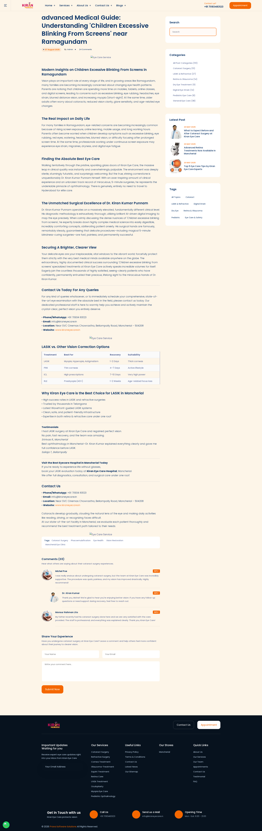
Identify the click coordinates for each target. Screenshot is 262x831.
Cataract (190, 197)
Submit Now (52, 689)
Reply (156, 571)
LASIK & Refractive (184, 73)
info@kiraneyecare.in (152, 816)
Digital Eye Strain (183, 90)
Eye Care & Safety (193, 217)
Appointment (240, 5)
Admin (70, 49)
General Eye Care (184, 101)
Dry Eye (175, 210)
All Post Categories (185, 63)
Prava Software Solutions (63, 826)
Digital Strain (200, 204)
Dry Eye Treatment (184, 84)
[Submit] (79, 766)
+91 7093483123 (213, 6)
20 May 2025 (190, 127)
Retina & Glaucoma (185, 79)
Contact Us (183, 725)
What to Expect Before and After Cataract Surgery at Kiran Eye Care (199, 133)
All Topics (176, 197)
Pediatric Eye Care (184, 95)
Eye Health (98, 540)
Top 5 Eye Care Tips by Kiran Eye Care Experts (199, 168)
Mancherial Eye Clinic (55, 544)
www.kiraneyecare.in (67, 330)
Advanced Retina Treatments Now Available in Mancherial (200, 150)
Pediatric (176, 217)
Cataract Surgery (60, 540)
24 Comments (85, 49)
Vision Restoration (114, 540)
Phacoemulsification (81, 540)
